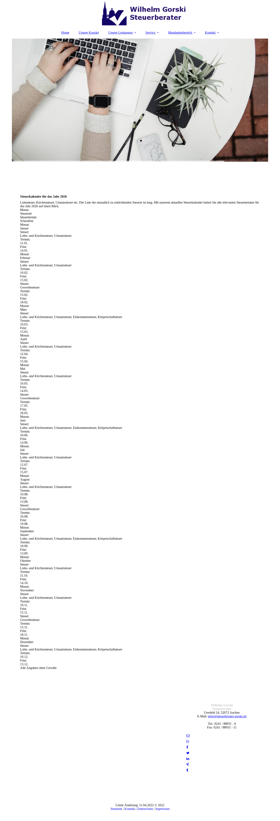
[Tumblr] (187, 770)
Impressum (162, 809)
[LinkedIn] (187, 758)
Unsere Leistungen (120, 32)
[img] (140, 13)
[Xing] (187, 764)
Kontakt (210, 32)
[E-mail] (188, 735)
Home (65, 32)
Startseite (116, 809)
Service (150, 32)
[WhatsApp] (187, 741)
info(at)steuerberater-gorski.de (227, 716)
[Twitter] (187, 753)
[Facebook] (187, 747)
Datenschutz (145, 809)
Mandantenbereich (180, 32)
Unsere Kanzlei (89, 32)
